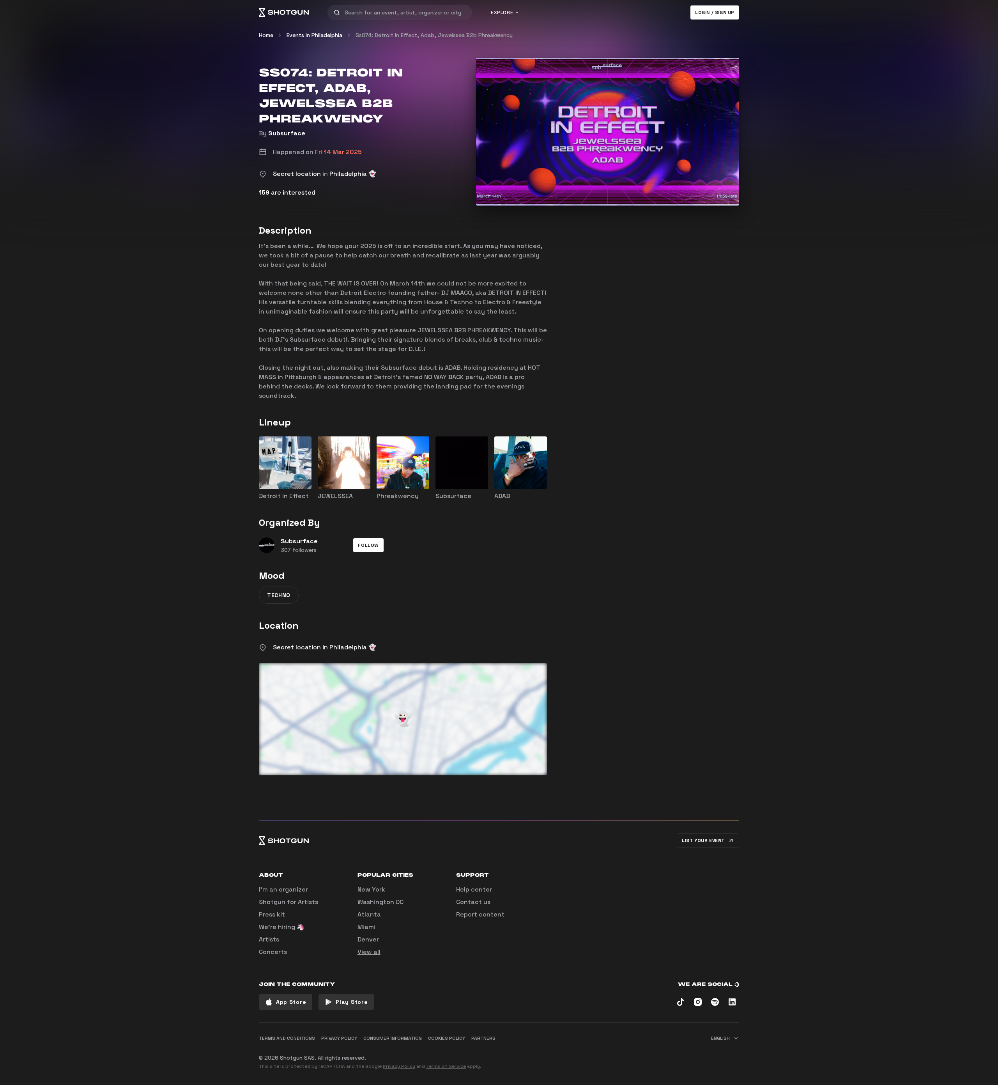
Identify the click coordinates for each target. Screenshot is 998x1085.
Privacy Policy (399, 1066)
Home (266, 35)
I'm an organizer (283, 889)
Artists (269, 939)
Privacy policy (339, 1038)
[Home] (284, 12)
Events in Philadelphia (314, 35)
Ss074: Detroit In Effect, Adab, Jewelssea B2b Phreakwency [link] (434, 35)
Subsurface (286, 133)
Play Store (352, 1001)
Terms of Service (446, 1066)
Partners (483, 1038)
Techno (278, 595)
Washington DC (380, 902)
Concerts (273, 952)
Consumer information (392, 1038)
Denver (368, 939)
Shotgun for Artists (288, 902)
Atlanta (369, 914)
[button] (368, 545)
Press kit (272, 914)
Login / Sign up (714, 12)
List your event (703, 840)
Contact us (473, 902)
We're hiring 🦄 (281, 927)
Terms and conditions (287, 1038)
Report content (480, 914)
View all (368, 952)
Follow (368, 545)
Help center (474, 889)
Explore (502, 12)
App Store (291, 1001)
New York (371, 889)
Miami (366, 927)
